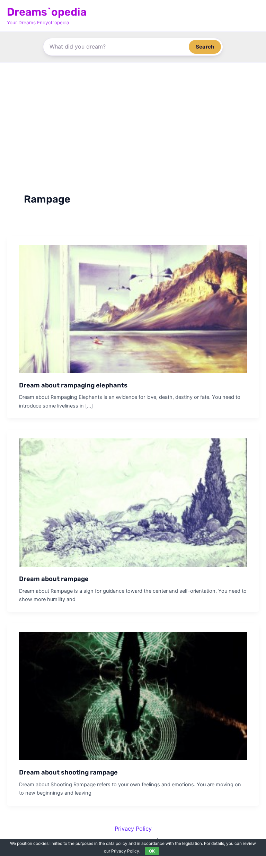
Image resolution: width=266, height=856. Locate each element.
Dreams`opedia (47, 12)
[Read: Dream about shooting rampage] (133, 695)
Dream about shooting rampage (68, 772)
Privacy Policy (133, 828)
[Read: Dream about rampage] (133, 501)
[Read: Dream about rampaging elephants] (133, 308)
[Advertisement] (133, 114)
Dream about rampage (54, 579)
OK (152, 851)
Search (205, 46)
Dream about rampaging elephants (73, 385)
